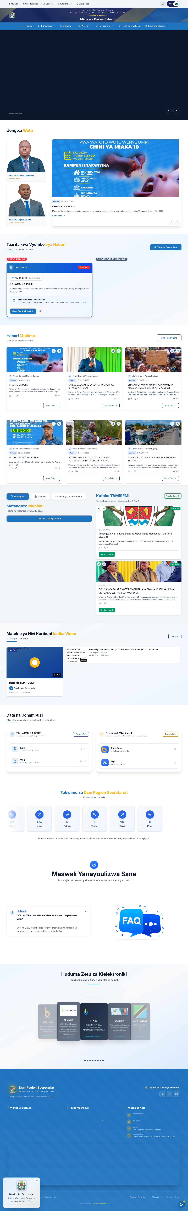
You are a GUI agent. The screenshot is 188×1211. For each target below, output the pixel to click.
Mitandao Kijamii (31, 4)
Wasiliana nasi (66, 4)
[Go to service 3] (89, 1068)
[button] (49, 928)
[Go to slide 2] (15, 120)
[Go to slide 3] (20, 120)
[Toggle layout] (37, 1179)
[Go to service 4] (91, 1068)
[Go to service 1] (84, 1068)
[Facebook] (169, 1101)
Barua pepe (84, 4)
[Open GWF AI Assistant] (181, 1204)
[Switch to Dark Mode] (163, 4)
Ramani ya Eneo (172, 1204)
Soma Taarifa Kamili (21, 318)
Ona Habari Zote (169, 345)
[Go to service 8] (103, 1068)
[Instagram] (162, 1101)
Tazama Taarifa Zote (167, 254)
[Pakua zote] (80, 756)
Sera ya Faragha (137, 1204)
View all (175, 643)
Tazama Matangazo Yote (49, 525)
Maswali (14, 4)
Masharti (155, 1204)
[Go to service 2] (86, 1068)
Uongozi (49, 4)
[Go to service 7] (99, 1068)
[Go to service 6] (96, 1068)
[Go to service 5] (94, 1068)
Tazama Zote (81, 741)
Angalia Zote (171, 503)
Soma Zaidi (60, 228)
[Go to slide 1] (10, 120)
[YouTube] (176, 1101)
